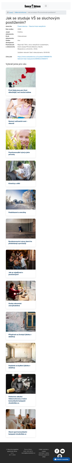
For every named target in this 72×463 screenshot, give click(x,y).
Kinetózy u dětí (14, 183)
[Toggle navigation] (45, 6)
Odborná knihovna (20, 12)
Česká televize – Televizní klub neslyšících (32, 26)
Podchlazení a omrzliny (17, 212)
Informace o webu (44, 453)
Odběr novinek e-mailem (44, 450)
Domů (11, 12)
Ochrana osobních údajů (44, 456)
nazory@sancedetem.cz (28, 453)
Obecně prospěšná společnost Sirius (12, 450)
